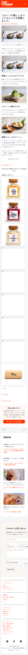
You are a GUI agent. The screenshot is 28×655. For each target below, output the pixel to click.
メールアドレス (9, 546)
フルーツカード (7, 607)
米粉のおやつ (6, 613)
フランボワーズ (14, 449)
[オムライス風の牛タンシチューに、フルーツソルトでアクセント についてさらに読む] (13, 474)
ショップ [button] (4, 388)
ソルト (8, 449)
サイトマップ (6, 634)
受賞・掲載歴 (6, 625)
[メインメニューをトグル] (24, 3)
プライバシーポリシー (8, 632)
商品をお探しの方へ (8, 627)
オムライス (18, 487)
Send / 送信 (10, 569)
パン (17, 511)
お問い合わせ (6, 630)
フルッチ (5, 615)
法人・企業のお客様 (8, 623)
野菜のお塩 (6, 611)
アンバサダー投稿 (11, 487)
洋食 (19, 450)
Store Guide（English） (9, 597)
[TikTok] (14, 641)
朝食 (20, 511)
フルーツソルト (7, 609)
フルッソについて (7, 621)
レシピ (4, 449)
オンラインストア (7, 583)
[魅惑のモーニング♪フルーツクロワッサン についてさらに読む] (13, 499)
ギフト (4, 585)
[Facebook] (21, 641)
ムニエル (11, 450)
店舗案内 (5, 595)
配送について (6, 587)
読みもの (5, 599)
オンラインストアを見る (14, 421)
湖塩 (21, 450)
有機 (16, 450)
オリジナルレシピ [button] (6, 165)
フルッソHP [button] (5, 394)
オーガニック (10, 463)
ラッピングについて (8, 589)
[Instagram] (7, 641)
